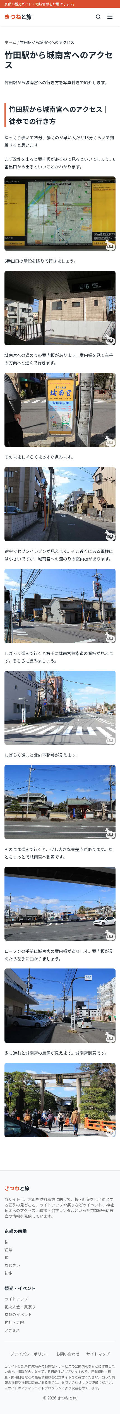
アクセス (12, 1330)
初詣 (8, 1273)
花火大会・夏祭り (20, 1306)
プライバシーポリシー (29, 1354)
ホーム (10, 42)
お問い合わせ (68, 1354)
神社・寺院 (14, 1322)
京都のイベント (18, 1314)
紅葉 (8, 1249)
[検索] (98, 17)
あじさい (12, 1265)
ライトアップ (16, 1299)
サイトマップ (98, 1354)
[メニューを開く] (110, 16)
